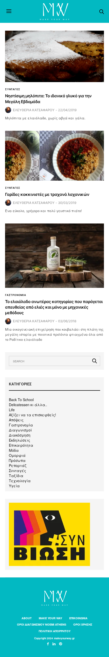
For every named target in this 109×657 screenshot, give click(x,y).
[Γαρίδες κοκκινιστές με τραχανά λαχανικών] (54, 155)
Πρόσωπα (17, 460)
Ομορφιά (17, 455)
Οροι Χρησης (82, 624)
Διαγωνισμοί (20, 430)
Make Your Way (50, 618)
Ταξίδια (16, 475)
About (27, 618)
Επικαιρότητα (21, 445)
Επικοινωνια (78, 618)
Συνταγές (17, 470)
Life (12, 409)
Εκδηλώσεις (19, 440)
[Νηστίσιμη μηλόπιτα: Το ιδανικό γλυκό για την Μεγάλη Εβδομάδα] (54, 56)
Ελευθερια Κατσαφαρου (34, 110)
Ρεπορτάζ (17, 465)
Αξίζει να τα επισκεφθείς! (32, 415)
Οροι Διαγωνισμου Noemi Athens (41, 624)
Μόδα (14, 450)
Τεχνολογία (20, 480)
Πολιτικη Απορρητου (54, 631)
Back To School (21, 399)
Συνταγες (12, 89)
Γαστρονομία (21, 425)
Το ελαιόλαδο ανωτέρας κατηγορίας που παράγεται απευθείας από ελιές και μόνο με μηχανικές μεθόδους (54, 307)
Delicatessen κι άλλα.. (28, 404)
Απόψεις (16, 420)
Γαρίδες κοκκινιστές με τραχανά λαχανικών (47, 194)
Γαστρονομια (15, 295)
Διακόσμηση (19, 435)
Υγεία (14, 485)
